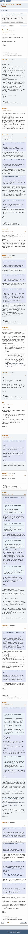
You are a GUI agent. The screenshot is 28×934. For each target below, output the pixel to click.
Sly (3, 402)
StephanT (5, 30)
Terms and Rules (13, 931)
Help (8, 931)
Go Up (2, 922)
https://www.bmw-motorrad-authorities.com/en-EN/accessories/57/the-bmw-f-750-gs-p (13, 799)
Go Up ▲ (19, 931)
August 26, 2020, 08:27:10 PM (7, 329)
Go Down (3, 25)
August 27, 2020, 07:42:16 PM (7, 437)
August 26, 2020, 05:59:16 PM (7, 137)
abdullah (4, 108)
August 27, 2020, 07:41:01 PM (7, 404)
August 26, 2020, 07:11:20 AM (7, 110)
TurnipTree (5, 327)
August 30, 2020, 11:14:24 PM (7, 824)
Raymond (5, 229)
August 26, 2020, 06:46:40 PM (7, 257)
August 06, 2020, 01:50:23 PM (7, 61)
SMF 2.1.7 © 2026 (11, 932)
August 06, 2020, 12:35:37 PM (7, 32)
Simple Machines (17, 932)
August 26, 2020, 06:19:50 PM (7, 231)
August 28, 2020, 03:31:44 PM (7, 704)
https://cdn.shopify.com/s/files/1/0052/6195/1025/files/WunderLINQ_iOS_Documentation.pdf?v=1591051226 (15, 365)
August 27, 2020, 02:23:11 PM (7, 374)
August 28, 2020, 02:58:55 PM (7, 627)
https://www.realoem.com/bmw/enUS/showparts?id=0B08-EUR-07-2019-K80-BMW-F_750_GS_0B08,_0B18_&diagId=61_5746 (13, 804)
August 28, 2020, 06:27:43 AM (7, 494)
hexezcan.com (16, 212)
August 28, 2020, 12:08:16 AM (7, 475)
